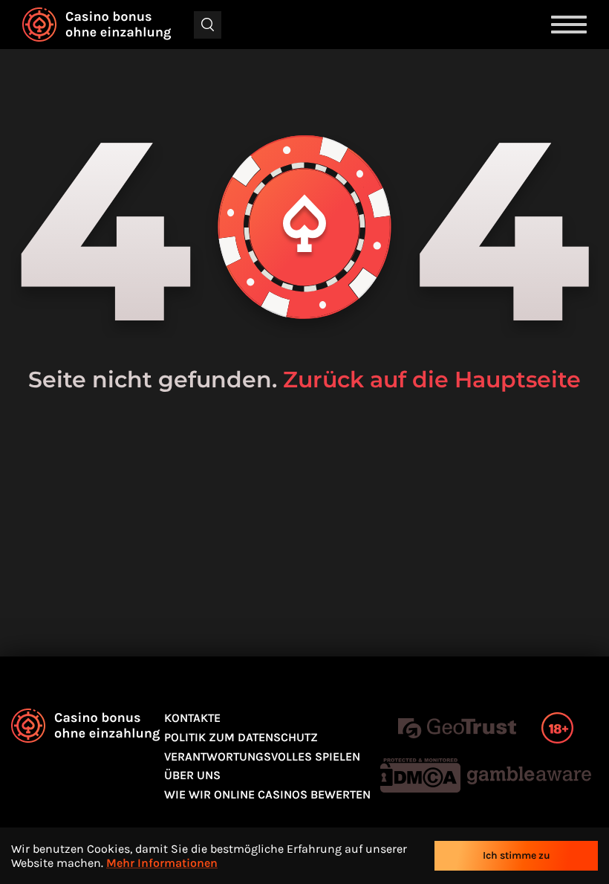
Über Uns (192, 775)
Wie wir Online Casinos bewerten (267, 794)
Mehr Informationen (162, 863)
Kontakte (192, 718)
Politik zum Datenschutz (241, 737)
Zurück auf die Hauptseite (432, 379)
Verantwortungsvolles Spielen (262, 756)
